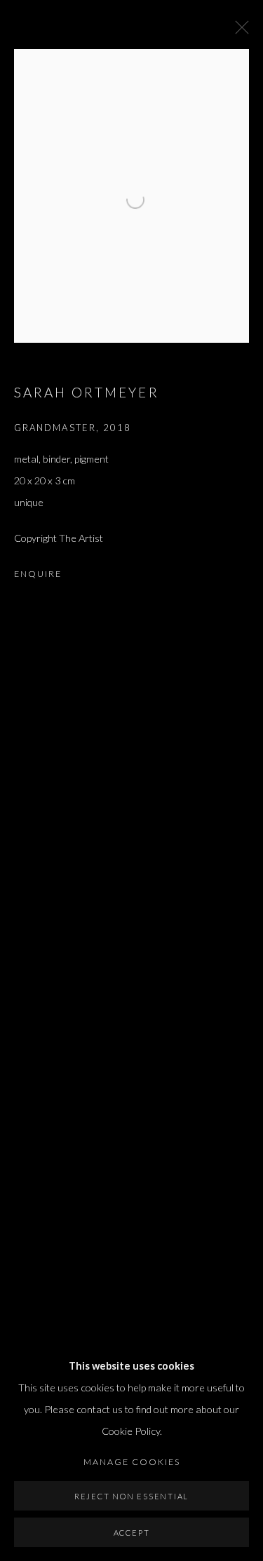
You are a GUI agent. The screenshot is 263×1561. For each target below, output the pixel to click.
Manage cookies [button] (131, 1462)
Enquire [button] (38, 573)
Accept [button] (132, 1532)
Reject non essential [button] (131, 1496)
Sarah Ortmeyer (86, 392)
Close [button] (238, 31)
